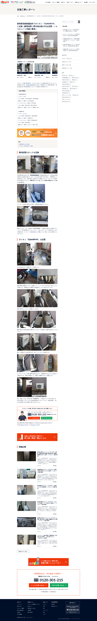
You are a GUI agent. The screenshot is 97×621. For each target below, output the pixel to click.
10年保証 (18, 612)
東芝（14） (73, 82)
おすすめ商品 (47, 2)
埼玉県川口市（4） (67, 92)
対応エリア (63, 2)
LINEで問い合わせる (47, 418)
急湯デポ (4, 2)
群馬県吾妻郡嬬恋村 (30, 85)
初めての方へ (19, 606)
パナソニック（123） (67, 95)
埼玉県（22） (76, 95)
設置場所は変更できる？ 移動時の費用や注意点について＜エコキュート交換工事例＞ (71, 40)
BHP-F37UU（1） (76, 77)
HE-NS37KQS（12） (67, 97)
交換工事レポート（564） (67, 68)
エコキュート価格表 (56, 2)
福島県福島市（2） (67, 77)
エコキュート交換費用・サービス (34, 604)
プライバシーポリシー (29, 617)
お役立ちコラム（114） (67, 61)
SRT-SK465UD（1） (67, 86)
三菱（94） (66, 75)
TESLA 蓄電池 (19, 614)
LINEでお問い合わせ (58, 585)
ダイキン (25, 113)
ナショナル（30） (67, 99)
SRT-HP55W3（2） (67, 79)
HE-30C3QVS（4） (67, 101)
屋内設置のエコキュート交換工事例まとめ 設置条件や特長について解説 (71, 30)
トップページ (19, 604)
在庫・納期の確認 (20, 610)
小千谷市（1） (76, 86)
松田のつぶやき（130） (67, 64)
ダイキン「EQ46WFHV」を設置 (26, 145)
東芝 (44, 612)
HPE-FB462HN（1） (67, 84)
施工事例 (86, 2)
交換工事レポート (54, 606)
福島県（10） (66, 82)
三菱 (44, 606)
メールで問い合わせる (34, 418)
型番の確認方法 (21, 424)
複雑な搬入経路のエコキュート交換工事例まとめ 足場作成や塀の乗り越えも (71, 45)
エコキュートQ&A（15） (67, 58)
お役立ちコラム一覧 (22, 551)
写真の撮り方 (33, 424)
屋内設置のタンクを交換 (24, 144)
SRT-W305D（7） (74, 88)
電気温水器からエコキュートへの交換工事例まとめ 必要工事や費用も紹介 (71, 50)
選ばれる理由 (30, 612)
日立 (44, 608)
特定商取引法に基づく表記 (21, 617)
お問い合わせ (72, 602)
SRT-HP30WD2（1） (67, 90)
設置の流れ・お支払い (32, 608)
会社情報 (29, 610)
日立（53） (72, 75)
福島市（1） (75, 79)
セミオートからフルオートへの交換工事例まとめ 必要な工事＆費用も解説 (71, 35)
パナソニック (45, 610)
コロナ (44, 614)
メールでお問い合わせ (38, 585)
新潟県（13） (66, 88)
